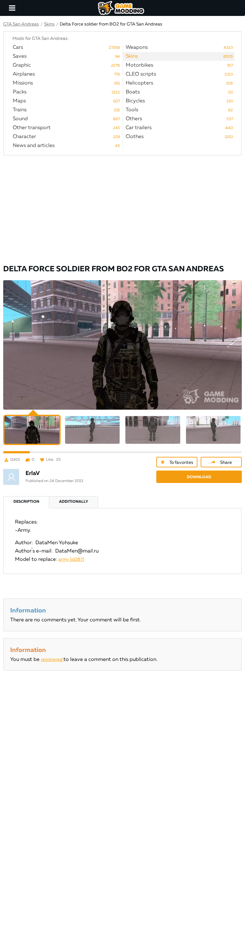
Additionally (73, 502)
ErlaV (33, 473)
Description (26, 502)
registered (52, 659)
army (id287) (71, 559)
